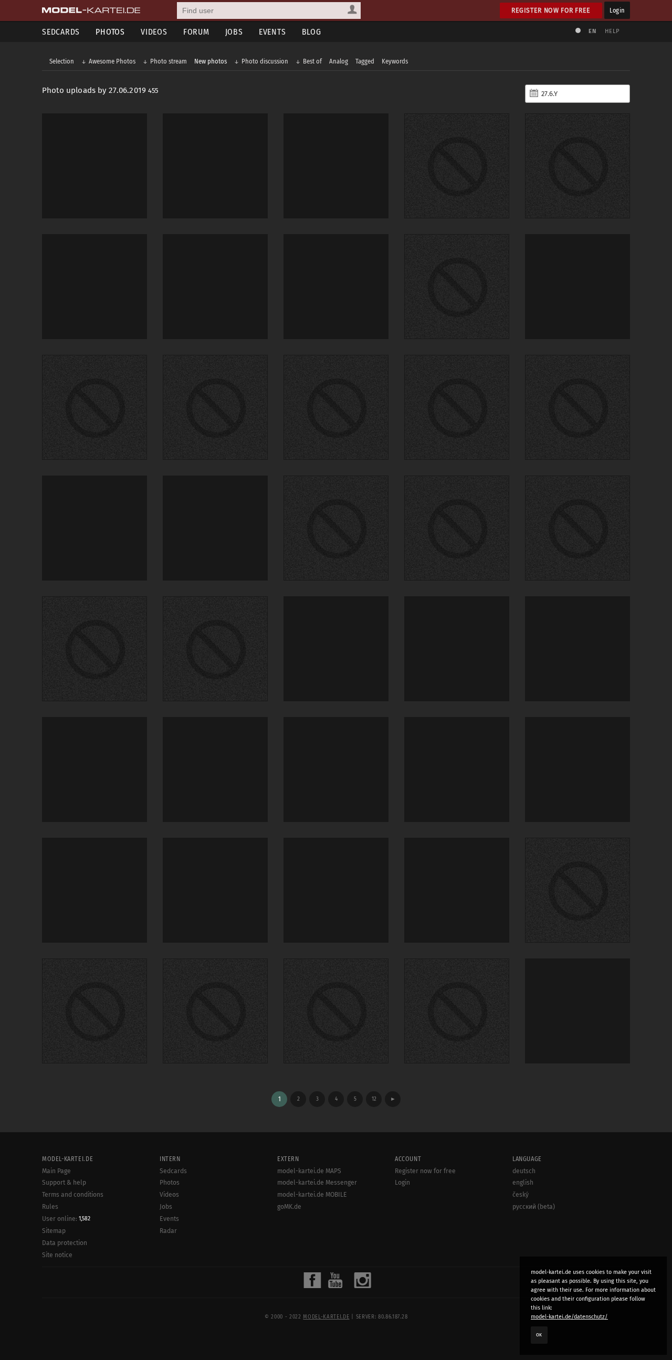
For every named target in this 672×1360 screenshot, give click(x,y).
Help (612, 31)
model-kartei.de (326, 1317)
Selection (61, 61)
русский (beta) (533, 1206)
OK (539, 1335)
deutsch (524, 1171)
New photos (210, 61)
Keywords (395, 61)
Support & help (64, 1182)
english (522, 1182)
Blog (311, 32)
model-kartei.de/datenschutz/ (569, 1316)
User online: (66, 1218)
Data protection (64, 1243)
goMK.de (289, 1206)
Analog (338, 61)
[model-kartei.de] (91, 10)
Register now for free (551, 10)
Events (272, 32)
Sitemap (54, 1231)
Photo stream (168, 61)
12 (374, 1098)
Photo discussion (265, 61)
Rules (50, 1206)
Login (617, 10)
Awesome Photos (112, 61)
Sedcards (61, 32)
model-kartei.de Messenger (317, 1182)
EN (592, 31)
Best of (312, 61)
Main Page (56, 1171)
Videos (154, 32)
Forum (196, 32)
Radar (168, 1231)
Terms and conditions (72, 1194)
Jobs (234, 32)
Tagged (364, 61)
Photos (110, 32)
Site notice (57, 1255)
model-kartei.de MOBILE (312, 1194)
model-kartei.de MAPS (309, 1171)
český (520, 1194)
